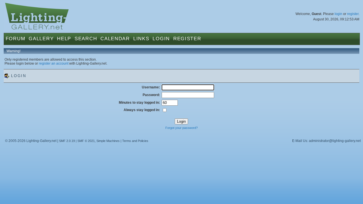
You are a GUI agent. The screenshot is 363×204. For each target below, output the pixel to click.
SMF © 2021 (86, 141)
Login (161, 38)
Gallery (41, 38)
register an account (53, 63)
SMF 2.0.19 (67, 141)
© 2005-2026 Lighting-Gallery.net (30, 141)
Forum (16, 38)
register (352, 14)
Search (86, 38)
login (338, 14)
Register (187, 38)
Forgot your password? (181, 127)
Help (64, 38)
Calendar (115, 38)
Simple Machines (108, 141)
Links (141, 38)
